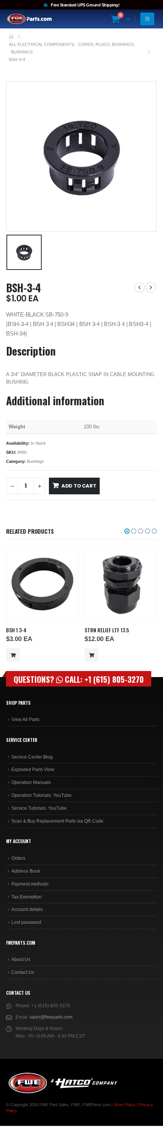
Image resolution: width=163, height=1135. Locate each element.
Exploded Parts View (32, 769)
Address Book (25, 871)
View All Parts (25, 719)
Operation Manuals (31, 782)
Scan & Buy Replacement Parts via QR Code (57, 821)
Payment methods (30, 884)
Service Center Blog (32, 757)
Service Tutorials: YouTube (39, 808)
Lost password (26, 922)
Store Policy (125, 1104)
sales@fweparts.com (51, 1017)
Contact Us (22, 972)
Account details (27, 909)
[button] (127, 531)
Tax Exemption (26, 897)
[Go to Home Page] (11, 37)
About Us (20, 959)
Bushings (35, 461)
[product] (42, 584)
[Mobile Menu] (147, 19)
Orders (18, 858)
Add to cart (78, 485)
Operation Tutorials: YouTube (41, 795)
